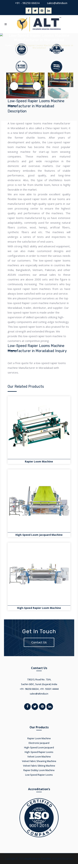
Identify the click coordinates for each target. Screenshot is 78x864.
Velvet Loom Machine (39, 756)
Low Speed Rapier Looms (39, 774)
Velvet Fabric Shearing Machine (39, 761)
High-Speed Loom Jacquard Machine (39, 534)
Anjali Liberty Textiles (37, 858)
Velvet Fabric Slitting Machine (39, 765)
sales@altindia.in (57, 3)
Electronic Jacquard (39, 743)
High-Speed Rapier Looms (39, 752)
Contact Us (39, 642)
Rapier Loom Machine (39, 461)
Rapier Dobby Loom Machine (39, 770)
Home (8, 45)
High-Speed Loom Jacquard (39, 747)
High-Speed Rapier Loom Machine (39, 608)
